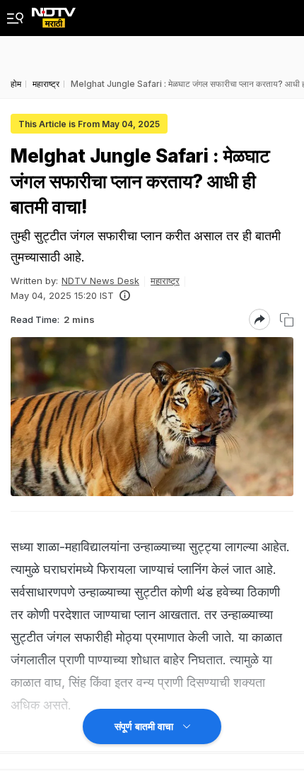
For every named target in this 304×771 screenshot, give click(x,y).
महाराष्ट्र (165, 280)
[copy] (286, 319)
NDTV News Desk (100, 280)
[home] (54, 14)
